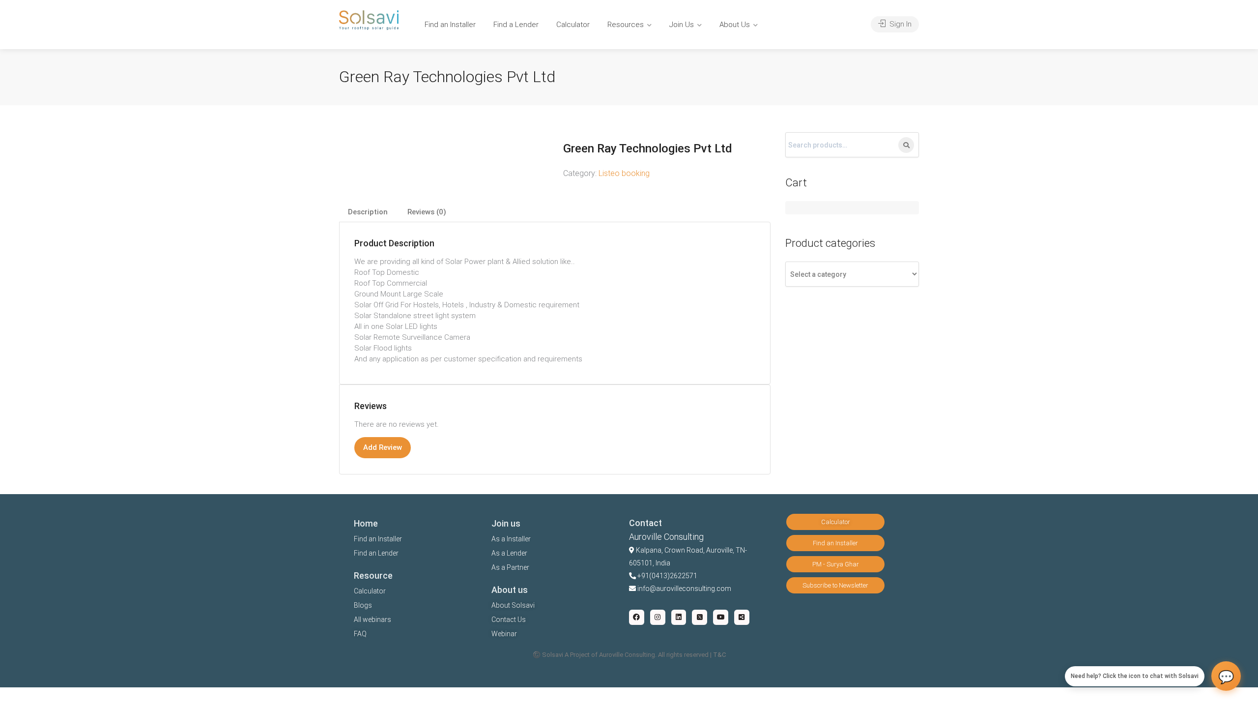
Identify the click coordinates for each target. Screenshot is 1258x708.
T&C (719, 654)
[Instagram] (657, 617)
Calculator (573, 24)
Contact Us (508, 619)
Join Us (681, 24)
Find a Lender (516, 24)
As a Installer (511, 539)
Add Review (382, 447)
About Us (734, 24)
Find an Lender (376, 553)
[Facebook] (636, 617)
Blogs (363, 605)
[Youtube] (720, 617)
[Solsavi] (369, 19)
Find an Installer (450, 24)
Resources (625, 24)
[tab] (368, 212)
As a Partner (510, 567)
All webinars (372, 619)
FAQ (360, 634)
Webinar (504, 634)
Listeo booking (624, 173)
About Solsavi (513, 605)
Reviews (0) (426, 211)
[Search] (906, 145)
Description (368, 211)
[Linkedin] (678, 617)
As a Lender (509, 553)
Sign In (899, 24)
